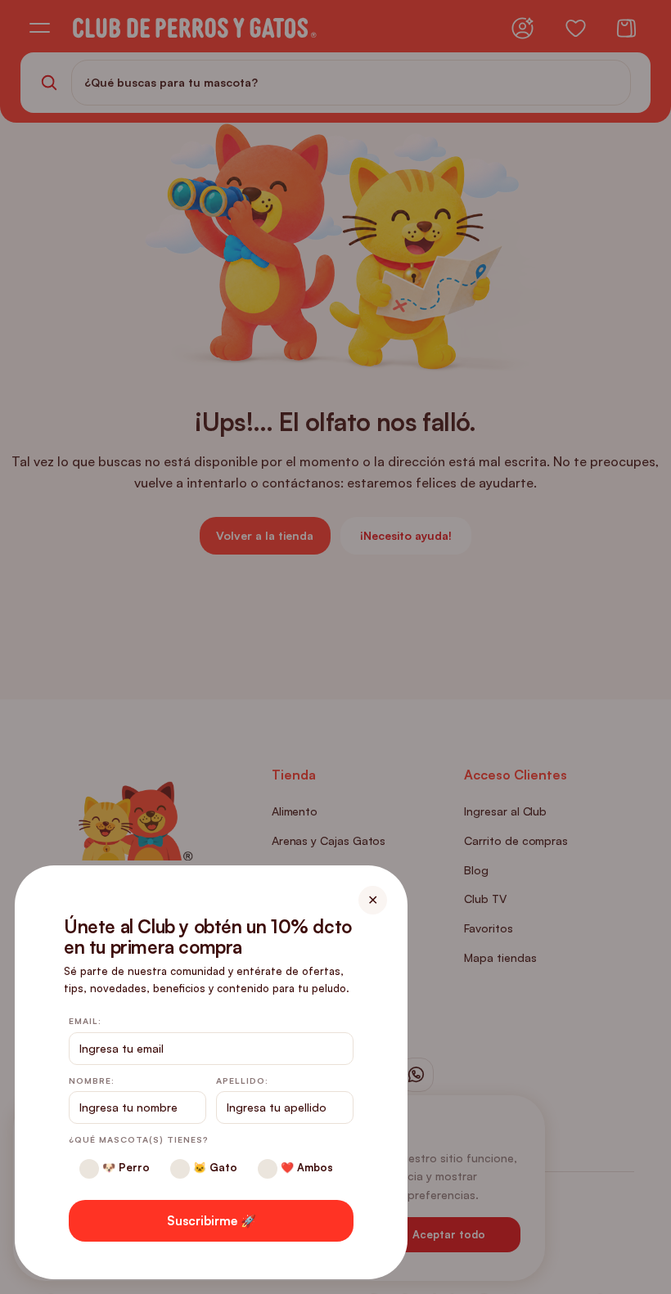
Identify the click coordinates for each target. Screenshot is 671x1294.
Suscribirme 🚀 (211, 1221)
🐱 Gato (213, 1167)
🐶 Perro (124, 1167)
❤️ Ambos (305, 1167)
